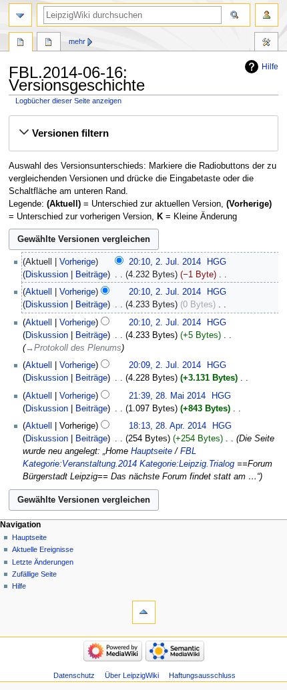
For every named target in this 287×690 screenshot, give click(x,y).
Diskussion (46, 274)
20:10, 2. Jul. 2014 (165, 262)
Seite (20, 43)
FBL (188, 451)
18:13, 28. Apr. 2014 (167, 426)
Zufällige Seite (34, 574)
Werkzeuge (266, 43)
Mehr (77, 41)
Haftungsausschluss (202, 675)
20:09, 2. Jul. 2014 (165, 365)
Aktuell (38, 292)
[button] (143, 133)
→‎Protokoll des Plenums (73, 348)
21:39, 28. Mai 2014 (167, 396)
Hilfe (270, 66)
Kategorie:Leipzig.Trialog (186, 464)
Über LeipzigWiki (132, 675)
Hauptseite (151, 451)
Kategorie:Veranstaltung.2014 (80, 464)
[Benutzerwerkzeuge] (266, 15)
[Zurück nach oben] (144, 612)
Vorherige (77, 262)
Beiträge (91, 274)
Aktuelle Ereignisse (42, 549)
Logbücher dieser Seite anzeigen (68, 101)
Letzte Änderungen (42, 562)
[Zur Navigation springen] (20, 15)
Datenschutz (74, 675)
